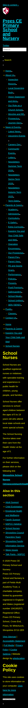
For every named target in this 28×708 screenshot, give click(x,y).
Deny (9, 699)
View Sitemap (9, 636)
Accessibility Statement (14, 641)
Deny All (13, 699)
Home (8, 324)
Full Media (9, 645)
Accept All (5, 699)
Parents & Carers (13, 328)
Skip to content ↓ (11, 5)
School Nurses (12, 346)
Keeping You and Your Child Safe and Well (15, 337)
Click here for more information (13, 690)
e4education (19, 658)
